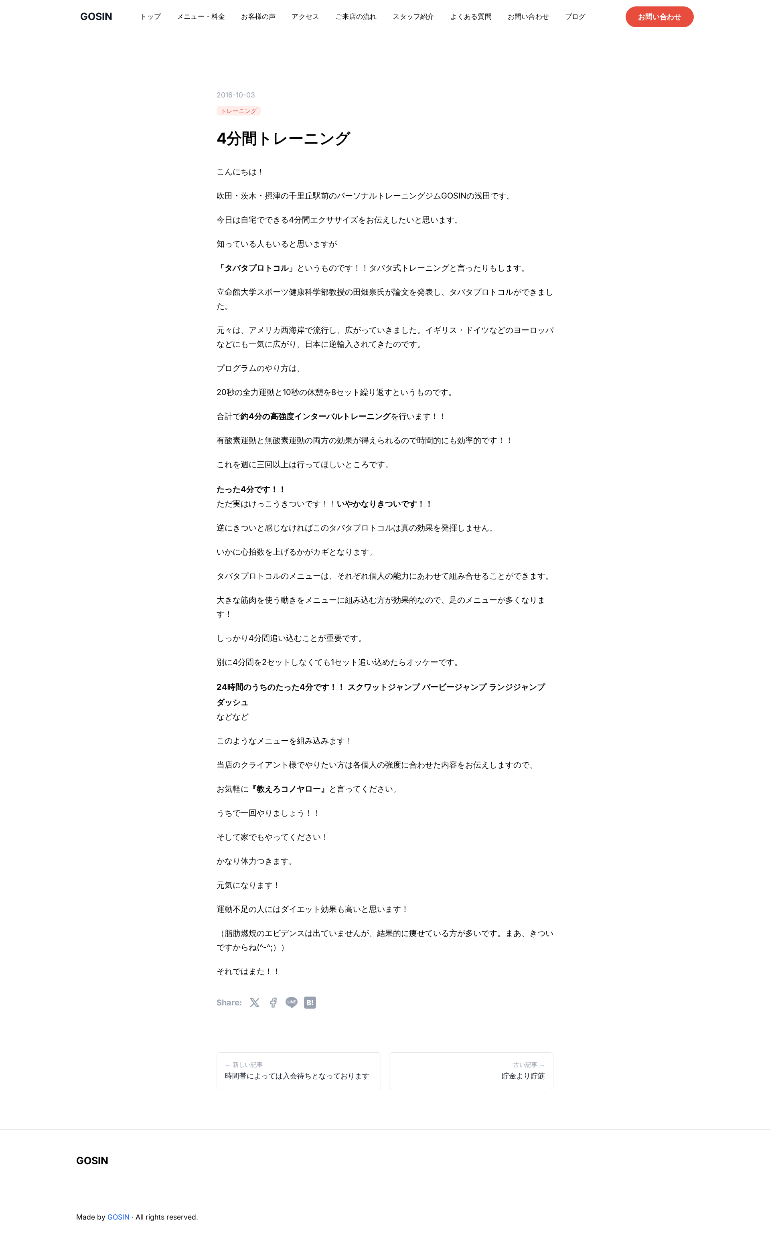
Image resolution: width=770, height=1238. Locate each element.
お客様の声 (258, 16)
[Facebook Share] (273, 1003)
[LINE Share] (292, 1003)
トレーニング (239, 110)
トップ (150, 16)
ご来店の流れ (356, 16)
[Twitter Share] (255, 1003)
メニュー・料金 (201, 16)
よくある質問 (471, 16)
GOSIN (92, 1161)
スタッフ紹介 (413, 16)
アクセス (305, 16)
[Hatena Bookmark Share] (310, 1003)
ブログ (575, 16)
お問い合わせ (528, 16)
